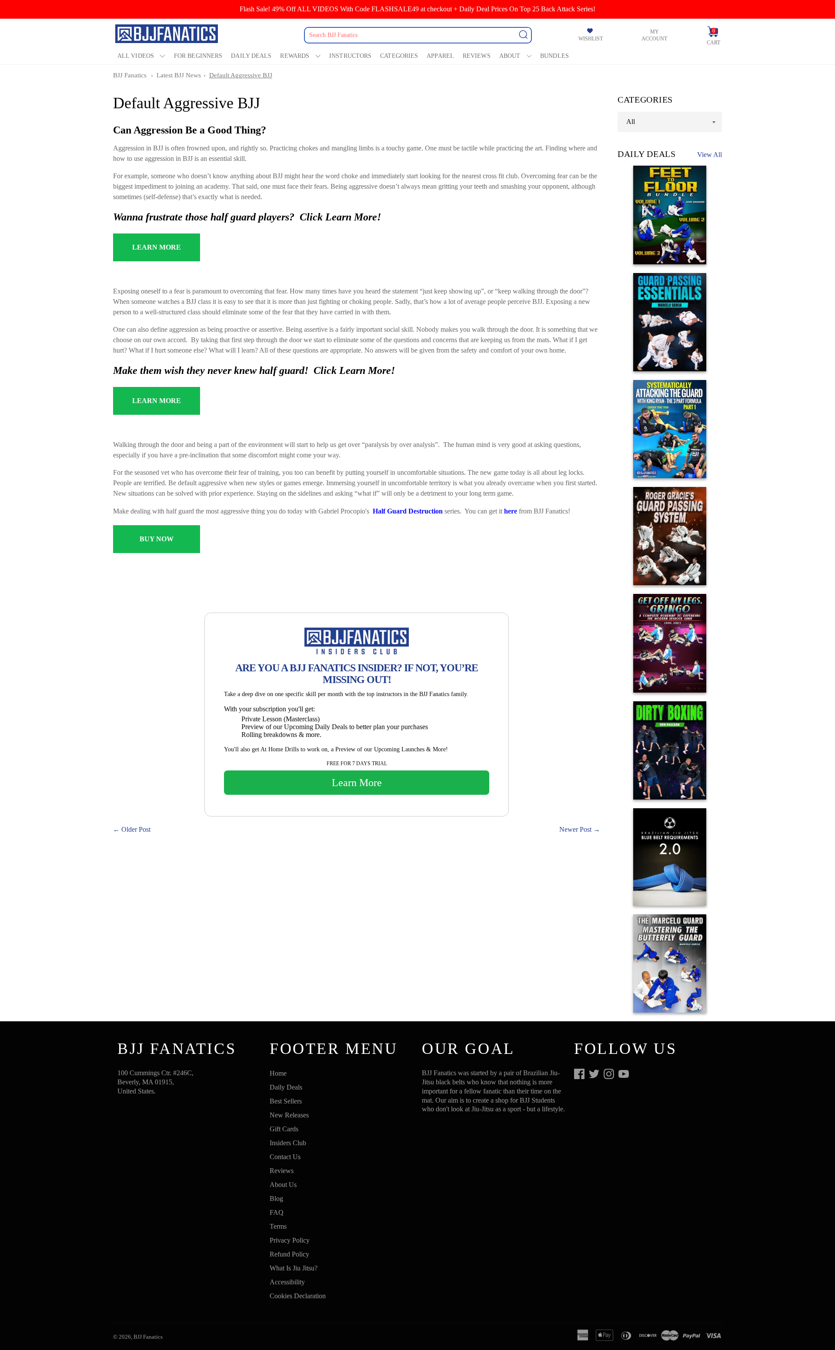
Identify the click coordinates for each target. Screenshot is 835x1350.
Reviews (477, 56)
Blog (276, 1198)
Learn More (357, 782)
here (510, 511)
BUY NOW (157, 539)
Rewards (294, 56)
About (510, 56)
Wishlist (590, 39)
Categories (399, 56)
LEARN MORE (156, 247)
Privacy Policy (290, 1240)
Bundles (554, 56)
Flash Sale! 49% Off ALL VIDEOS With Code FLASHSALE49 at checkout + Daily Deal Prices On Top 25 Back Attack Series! (417, 9)
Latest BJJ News (179, 75)
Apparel (440, 56)
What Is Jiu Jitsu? (293, 1268)
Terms (278, 1226)
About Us (283, 1184)
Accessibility (287, 1282)
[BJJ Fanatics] (167, 35)
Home (278, 1073)
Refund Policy (289, 1254)
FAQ (277, 1212)
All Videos (135, 56)
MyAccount (654, 35)
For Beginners (198, 56)
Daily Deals (251, 56)
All (630, 121)
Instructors (350, 56)
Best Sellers (286, 1101)
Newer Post (575, 829)
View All (709, 154)
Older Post (135, 829)
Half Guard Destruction (408, 511)
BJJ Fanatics (130, 75)
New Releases (289, 1115)
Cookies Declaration (298, 1296)
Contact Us (285, 1156)
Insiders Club (288, 1143)
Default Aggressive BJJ (240, 75)
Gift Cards (284, 1129)
